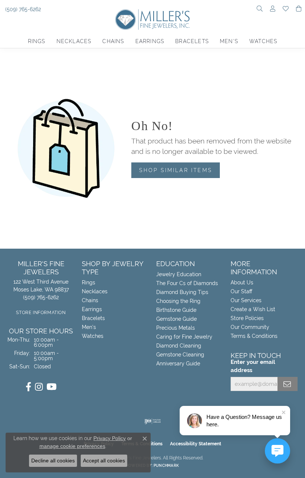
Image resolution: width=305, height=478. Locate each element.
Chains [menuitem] (90, 300)
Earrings (149, 41)
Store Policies (247, 318)
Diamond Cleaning (178, 346)
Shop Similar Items (175, 170)
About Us (242, 282)
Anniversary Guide (178, 363)
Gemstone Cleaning (180, 355)
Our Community (250, 327)
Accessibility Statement (195, 443)
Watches (263, 41)
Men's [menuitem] (89, 327)
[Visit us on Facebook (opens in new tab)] (28, 386)
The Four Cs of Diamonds (187, 283)
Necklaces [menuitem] (94, 291)
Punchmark (166, 466)
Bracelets (192, 41)
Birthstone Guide (176, 310)
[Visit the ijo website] (152, 421)
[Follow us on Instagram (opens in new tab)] (39, 386)
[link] (22, 9)
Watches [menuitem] (92, 336)
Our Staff (241, 291)
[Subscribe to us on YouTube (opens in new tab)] (51, 386)
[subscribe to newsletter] (287, 384)
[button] (260, 9)
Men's (229, 41)
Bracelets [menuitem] (93, 318)
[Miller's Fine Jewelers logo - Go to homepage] (152, 22)
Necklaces (74, 41)
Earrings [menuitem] (92, 309)
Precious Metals (175, 328)
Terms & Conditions (254, 336)
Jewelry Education (178, 274)
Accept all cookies (104, 461)
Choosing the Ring (178, 301)
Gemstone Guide (176, 319)
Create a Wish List (253, 309)
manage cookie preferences (72, 446)
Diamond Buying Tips (182, 292)
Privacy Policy (109, 438)
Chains (113, 41)
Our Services (246, 300)
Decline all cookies (53, 461)
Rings (36, 41)
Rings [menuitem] (88, 282)
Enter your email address (253, 366)
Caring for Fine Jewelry (184, 337)
